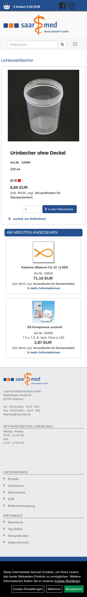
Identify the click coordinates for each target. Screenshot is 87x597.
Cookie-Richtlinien (67, 581)
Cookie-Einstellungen (28, 589)
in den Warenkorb (60, 209)
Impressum (16, 485)
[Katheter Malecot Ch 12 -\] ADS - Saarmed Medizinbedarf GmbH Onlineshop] (43, 252)
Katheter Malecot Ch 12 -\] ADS (44, 267)
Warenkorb (15, 522)
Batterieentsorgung (21, 506)
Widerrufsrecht (18, 542)
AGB (11, 499)
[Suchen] (62, 44)
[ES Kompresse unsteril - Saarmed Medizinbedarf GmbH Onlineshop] (43, 312)
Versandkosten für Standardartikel (53, 283)
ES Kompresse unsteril (44, 327)
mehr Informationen (44, 288)
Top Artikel (15, 529)
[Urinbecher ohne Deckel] (43, 105)
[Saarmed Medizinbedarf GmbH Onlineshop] (43, 25)
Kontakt (13, 479)
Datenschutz (16, 492)
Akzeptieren (74, 589)
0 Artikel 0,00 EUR (26, 6)
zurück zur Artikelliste (29, 219)
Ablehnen (54, 589)
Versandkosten (18, 536)
